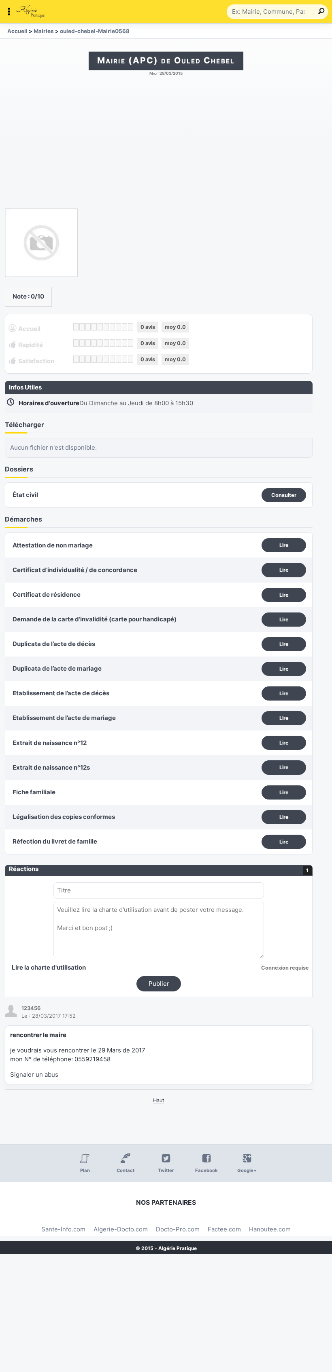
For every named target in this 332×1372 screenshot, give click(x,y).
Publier (159, 983)
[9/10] (124, 326)
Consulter (283, 495)
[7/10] (112, 326)
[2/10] (82, 326)
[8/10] (118, 326)
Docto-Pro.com (178, 1229)
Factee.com (224, 1229)
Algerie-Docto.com (121, 1229)
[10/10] (130, 326)
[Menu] (115, 11)
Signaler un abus (34, 1074)
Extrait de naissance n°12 (50, 743)
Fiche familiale (34, 792)
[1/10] (76, 326)
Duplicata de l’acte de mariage (57, 668)
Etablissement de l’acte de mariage (64, 718)
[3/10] (88, 326)
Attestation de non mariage (53, 545)
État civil (25, 495)
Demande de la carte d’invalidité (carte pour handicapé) (95, 619)
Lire (284, 545)
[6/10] (106, 326)
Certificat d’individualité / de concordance (75, 570)
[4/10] (94, 326)
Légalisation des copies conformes (64, 817)
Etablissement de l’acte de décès (61, 693)
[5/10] (100, 326)
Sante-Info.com (63, 1229)
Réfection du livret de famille (55, 841)
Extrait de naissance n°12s (51, 767)
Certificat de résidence (47, 594)
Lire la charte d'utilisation (49, 967)
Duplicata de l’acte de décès (54, 644)
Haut (158, 1100)
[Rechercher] (320, 12)
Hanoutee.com (270, 1229)
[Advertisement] (166, 146)
